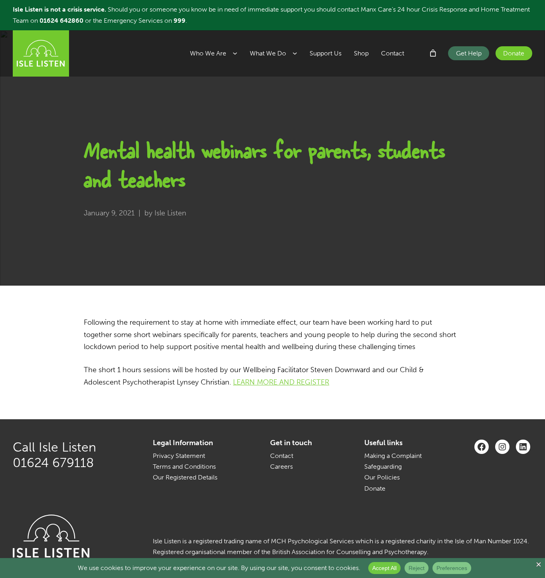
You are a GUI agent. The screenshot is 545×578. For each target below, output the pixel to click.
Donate (513, 53)
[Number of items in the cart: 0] (433, 53)
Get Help (469, 53)
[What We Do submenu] (298, 53)
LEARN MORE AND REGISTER (281, 382)
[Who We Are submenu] (238, 53)
